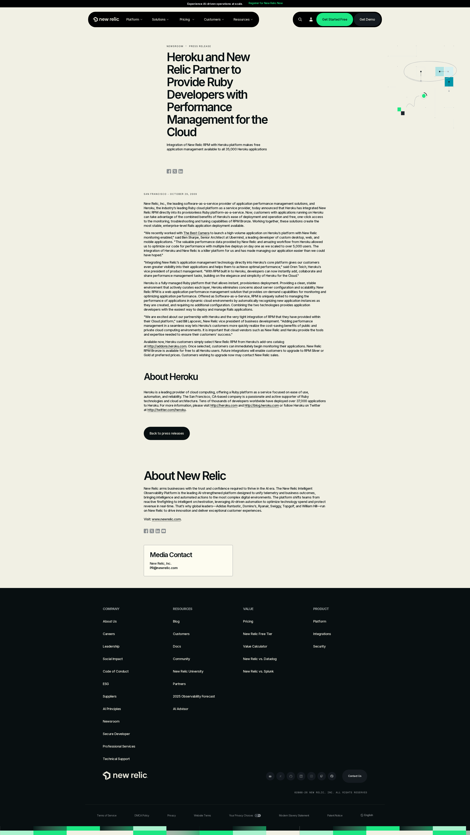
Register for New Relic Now (266, 3)
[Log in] (311, 19)
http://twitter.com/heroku (166, 410)
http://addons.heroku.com (166, 346)
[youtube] (270, 776)
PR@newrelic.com (164, 568)
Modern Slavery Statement (294, 815)
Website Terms (202, 815)
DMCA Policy (142, 815)
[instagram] (311, 776)
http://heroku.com (224, 405)
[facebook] (332, 776)
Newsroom (175, 46)
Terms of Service (106, 815)
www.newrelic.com (166, 519)
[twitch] (321, 776)
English (368, 815)
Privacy (171, 815)
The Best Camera (196, 233)
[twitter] (280, 776)
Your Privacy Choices (241, 815)
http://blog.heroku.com (262, 405)
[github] (290, 776)
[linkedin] (301, 776)
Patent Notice (335, 815)
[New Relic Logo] (106, 19)
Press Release (200, 46)
